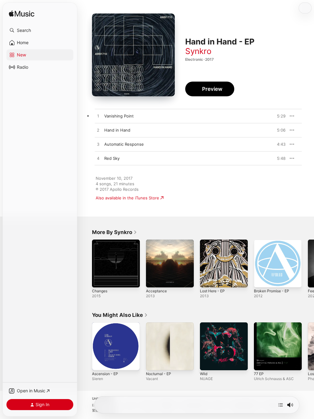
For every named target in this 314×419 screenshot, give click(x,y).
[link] (114, 232)
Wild (203, 373)
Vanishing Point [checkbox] (119, 115)
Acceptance (156, 291)
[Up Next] (280, 405)
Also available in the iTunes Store (127, 197)
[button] (40, 30)
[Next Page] (308, 263)
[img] (21, 13)
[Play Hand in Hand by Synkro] (98, 130)
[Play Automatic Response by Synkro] (98, 144)
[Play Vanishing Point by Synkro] (98, 116)
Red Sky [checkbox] (112, 158)
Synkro (198, 51)
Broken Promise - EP (271, 291)
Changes (99, 291)
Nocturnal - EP (158, 373)
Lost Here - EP (212, 291)
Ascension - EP (105, 373)
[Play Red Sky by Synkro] (98, 158)
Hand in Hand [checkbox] (117, 130)
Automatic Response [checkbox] (124, 144)
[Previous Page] (86, 263)
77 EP (259, 373)
